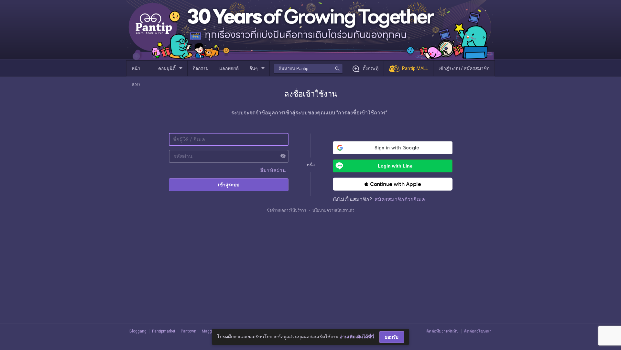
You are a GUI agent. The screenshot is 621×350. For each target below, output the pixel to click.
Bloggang (138, 331)
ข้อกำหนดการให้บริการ (286, 210)
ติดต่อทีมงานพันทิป (442, 331)
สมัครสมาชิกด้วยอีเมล (400, 199)
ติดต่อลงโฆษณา (478, 331)
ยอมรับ (391, 337)
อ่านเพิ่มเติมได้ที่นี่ (357, 336)
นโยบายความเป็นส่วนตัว (333, 210)
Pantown (188, 331)
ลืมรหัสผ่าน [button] (273, 170)
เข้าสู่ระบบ (228, 184)
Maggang (210, 331)
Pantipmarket (163, 331)
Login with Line (395, 166)
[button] (392, 184)
